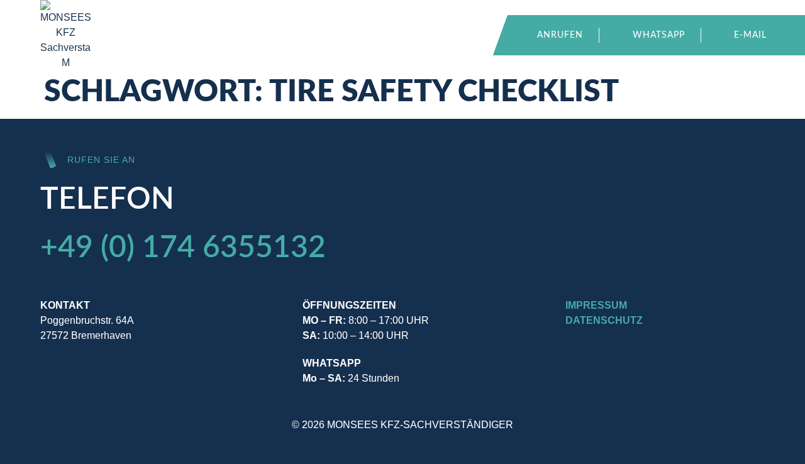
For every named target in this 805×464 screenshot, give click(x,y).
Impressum (596, 305)
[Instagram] (578, 373)
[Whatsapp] (609, 373)
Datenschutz (604, 320)
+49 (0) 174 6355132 (183, 248)
